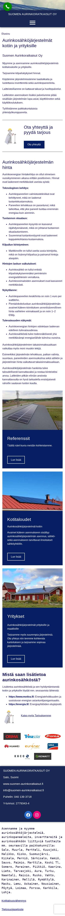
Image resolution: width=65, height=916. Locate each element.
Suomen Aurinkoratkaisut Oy (32, 14)
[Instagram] (37, 815)
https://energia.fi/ (19, 704)
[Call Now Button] (7, 6)
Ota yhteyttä (34, 144)
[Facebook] (28, 815)
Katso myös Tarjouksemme (36, 715)
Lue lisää (16, 459)
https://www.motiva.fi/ (21, 696)
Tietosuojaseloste (13, 909)
